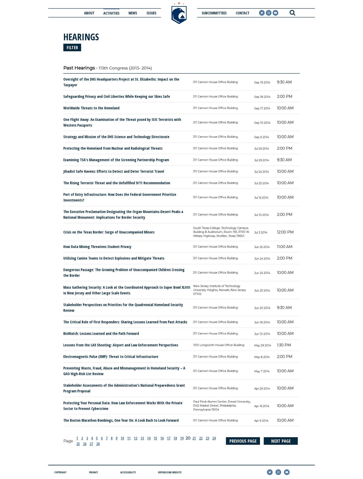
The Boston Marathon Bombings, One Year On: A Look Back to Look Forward (121, 420)
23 (207, 438)
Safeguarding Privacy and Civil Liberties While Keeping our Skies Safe (116, 96)
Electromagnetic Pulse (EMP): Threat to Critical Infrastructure (110, 356)
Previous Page (243, 441)
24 (214, 438)
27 (91, 443)
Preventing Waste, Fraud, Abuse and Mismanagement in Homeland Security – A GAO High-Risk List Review (124, 370)
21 (194, 438)
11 (129, 438)
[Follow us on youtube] (275, 13)
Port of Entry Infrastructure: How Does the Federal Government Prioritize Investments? (119, 197)
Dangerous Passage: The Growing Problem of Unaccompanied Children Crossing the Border (124, 272)
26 (84, 443)
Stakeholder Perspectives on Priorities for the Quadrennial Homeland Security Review (123, 307)
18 (175, 438)
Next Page (281, 441)
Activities (111, 13)
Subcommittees (214, 13)
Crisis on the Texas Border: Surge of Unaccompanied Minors (108, 232)
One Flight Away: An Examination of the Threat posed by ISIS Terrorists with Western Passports (122, 122)
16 (162, 438)
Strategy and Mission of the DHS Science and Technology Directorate (116, 136)
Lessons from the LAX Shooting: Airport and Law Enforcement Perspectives (120, 345)
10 (122, 438)
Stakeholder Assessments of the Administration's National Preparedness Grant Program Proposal (124, 388)
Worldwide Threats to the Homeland (91, 107)
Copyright (60, 472)
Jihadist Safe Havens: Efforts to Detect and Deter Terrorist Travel (113, 171)
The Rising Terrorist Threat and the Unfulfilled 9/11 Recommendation (116, 182)
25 (78, 443)
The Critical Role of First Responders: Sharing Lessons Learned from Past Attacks (125, 321)
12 (135, 438)
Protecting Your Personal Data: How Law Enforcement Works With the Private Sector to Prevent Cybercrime (122, 405)
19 (182, 438)
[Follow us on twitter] (270, 472)
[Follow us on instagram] (268, 13)
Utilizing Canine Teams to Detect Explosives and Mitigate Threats (113, 258)
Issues (151, 13)
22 (200, 438)
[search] (292, 13)
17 (168, 438)
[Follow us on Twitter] (262, 13)
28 (98, 443)
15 (155, 438)
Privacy (93, 472)
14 (148, 438)
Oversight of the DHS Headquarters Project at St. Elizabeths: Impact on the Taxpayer (121, 82)
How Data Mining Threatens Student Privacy (97, 246)
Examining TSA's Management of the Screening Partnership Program (116, 159)
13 (142, 438)
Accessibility (128, 472)
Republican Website (170, 472)
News (133, 13)
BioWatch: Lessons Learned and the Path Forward (101, 333)
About (89, 13)
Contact (242, 13)
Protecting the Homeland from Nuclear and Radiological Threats (112, 148)
